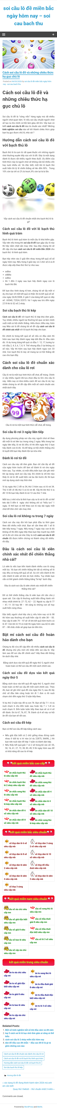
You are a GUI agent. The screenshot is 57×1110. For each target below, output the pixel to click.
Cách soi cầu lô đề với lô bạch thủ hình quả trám (23, 1058)
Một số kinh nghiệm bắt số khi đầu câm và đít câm (29, 1030)
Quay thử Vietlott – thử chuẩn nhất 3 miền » (33, 1089)
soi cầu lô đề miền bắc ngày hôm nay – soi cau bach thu (28, 15)
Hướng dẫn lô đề (14, 1075)
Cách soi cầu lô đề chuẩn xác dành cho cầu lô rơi (23, 1054)
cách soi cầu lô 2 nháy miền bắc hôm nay (24, 1039)
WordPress (28, 1107)
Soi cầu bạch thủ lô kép (13, 1067)
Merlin (39, 1107)
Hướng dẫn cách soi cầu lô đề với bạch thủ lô (22, 1063)
